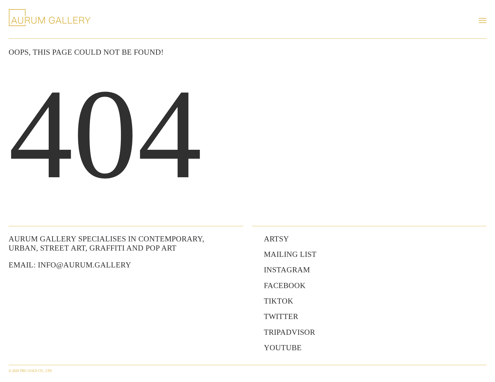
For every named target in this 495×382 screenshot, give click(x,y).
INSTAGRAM (287, 269)
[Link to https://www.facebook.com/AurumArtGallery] (255, 285)
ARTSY (276, 239)
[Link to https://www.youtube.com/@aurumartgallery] (255, 348)
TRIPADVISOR (289, 332)
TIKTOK (278, 301)
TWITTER (281, 316)
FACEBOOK (285, 285)
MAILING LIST (290, 254)
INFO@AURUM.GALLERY (84, 265)
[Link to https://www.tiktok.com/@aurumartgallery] (255, 301)
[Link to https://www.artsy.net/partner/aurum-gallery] (255, 239)
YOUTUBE (283, 347)
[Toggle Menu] (482, 20)
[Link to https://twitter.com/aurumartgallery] (255, 316)
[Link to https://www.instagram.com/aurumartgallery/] (255, 270)
